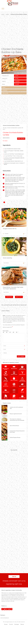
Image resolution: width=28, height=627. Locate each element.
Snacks (7, 14)
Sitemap (22, 624)
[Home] (14, 3)
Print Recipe (21, 138)
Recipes (6, 624)
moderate (17, 81)
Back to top (19, 296)
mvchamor (4, 90)
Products (11, 624)
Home (2, 14)
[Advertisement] (14, 31)
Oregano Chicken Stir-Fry (9, 228)
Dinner (3, 87)
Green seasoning (7, 258)
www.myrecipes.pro (4, 617)
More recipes (9, 296)
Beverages (16, 624)
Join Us (14, 576)
